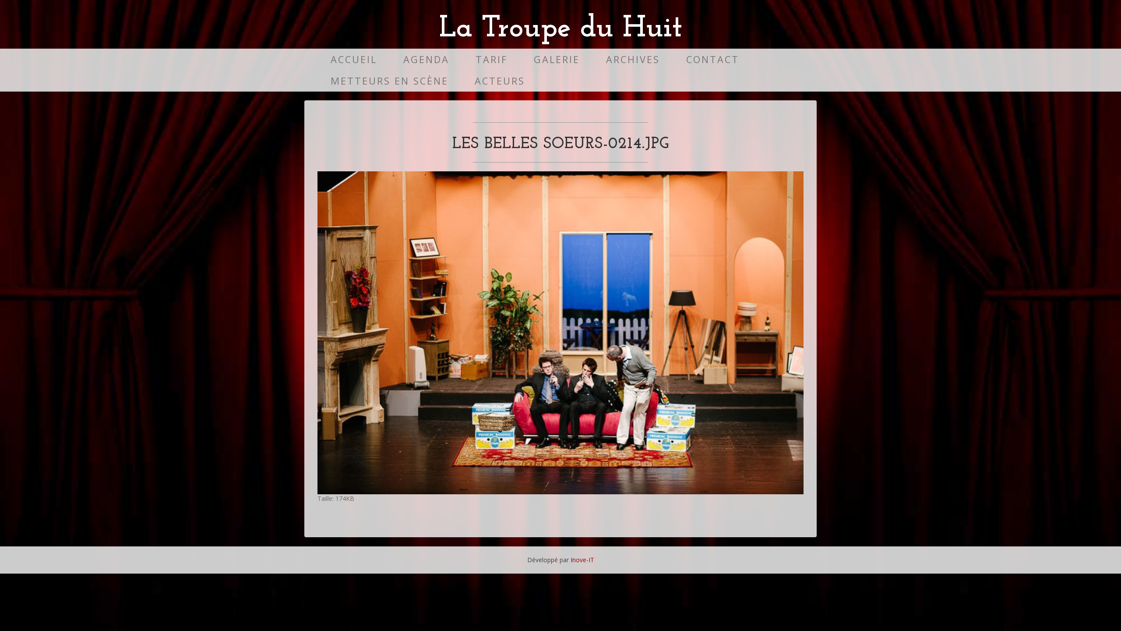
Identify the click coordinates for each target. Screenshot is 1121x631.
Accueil (354, 59)
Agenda (426, 59)
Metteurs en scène (389, 80)
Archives (633, 59)
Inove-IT (582, 560)
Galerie (557, 59)
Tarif (492, 59)
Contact (712, 59)
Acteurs (500, 80)
